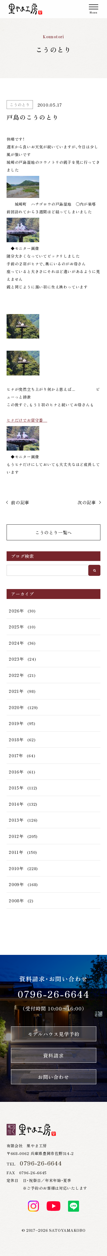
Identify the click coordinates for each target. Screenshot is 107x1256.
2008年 (16, 900)
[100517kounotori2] (53, 187)
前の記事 (20, 502)
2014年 (16, 804)
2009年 (16, 884)
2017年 (16, 755)
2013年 (16, 820)
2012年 (16, 836)
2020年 (16, 707)
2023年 (16, 659)
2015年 (16, 788)
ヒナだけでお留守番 (27, 420)
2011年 (16, 852)
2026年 (16, 611)
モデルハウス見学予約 (54, 1033)
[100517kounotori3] (53, 326)
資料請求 (53, 1055)
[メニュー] (93, 9)
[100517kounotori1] (53, 230)
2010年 (16, 868)
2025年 (16, 627)
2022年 (16, 675)
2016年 (16, 772)
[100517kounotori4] (53, 438)
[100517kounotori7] (53, 363)
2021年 (16, 691)
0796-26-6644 (54, 994)
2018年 (16, 739)
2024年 (16, 643)
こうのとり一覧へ (53, 532)
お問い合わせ (53, 1076)
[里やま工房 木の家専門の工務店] (25, 9)
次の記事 (87, 502)
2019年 (16, 723)
